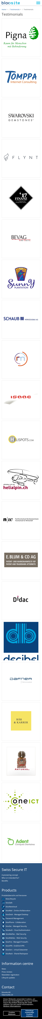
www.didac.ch (21, 602)
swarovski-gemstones (21, 119)
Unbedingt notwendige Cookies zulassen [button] (29, 1013)
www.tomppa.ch (21, 79)
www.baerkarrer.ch (21, 723)
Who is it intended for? (10, 878)
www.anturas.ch (21, 763)
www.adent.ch (21, 843)
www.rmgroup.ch (21, 361)
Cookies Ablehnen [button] (11, 1013)
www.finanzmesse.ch (21, 200)
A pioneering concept (10, 875)
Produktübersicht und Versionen (14, 895)
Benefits (5, 881)
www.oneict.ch (21, 803)
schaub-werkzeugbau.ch (21, 320)
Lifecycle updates (8, 977)
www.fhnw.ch (21, 522)
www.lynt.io (21, 160)
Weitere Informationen (12, 1006)
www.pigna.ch (21, 39)
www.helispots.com (21, 441)
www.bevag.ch (21, 240)
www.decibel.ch (21, 642)
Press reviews (7, 972)
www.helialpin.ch (21, 481)
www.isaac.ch (21, 401)
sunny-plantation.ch (21, 280)
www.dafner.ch (21, 683)
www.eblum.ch (21, 562)
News (4, 969)
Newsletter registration (10, 975)
